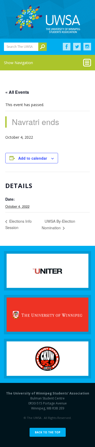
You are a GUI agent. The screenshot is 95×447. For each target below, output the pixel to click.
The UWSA (47, 19)
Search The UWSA (20, 46)
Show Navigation (18, 62)
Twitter (77, 47)
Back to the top (47, 432)
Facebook (66, 47)
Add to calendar (32, 158)
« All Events (17, 92)
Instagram (87, 47)
